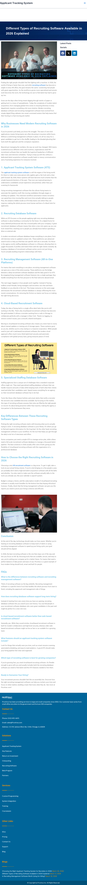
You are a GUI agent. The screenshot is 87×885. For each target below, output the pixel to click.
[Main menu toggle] (85, 3)
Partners (5, 775)
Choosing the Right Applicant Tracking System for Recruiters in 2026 (27, 871)
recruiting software (39, 85)
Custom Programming (10, 796)
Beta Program (7, 771)
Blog (3, 851)
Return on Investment (10, 756)
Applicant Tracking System (16, 3)
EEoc (4, 832)
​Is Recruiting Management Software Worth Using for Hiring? (23, 876)
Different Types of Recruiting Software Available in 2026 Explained (25, 874)
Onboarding (6, 761)
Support (5, 846)
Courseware (6, 811)
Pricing (4, 837)
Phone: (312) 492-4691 (10, 718)
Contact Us (6, 842)
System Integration (9, 801)
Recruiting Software (9, 766)
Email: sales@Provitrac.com (12, 722)
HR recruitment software (21, 465)
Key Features (7, 751)
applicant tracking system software (16, 172)
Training (5, 806)
